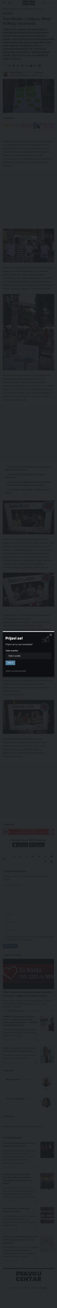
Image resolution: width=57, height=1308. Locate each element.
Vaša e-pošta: (12, 650)
